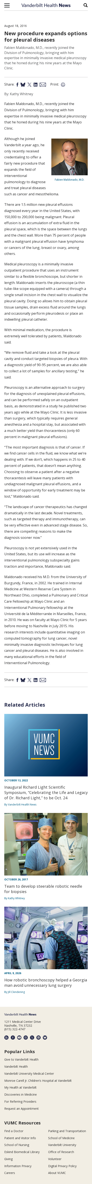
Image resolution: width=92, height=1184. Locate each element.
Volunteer (54, 1159)
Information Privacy (17, 1166)
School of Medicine (61, 1138)
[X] (32, 1037)
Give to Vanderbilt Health (21, 1059)
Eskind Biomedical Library (22, 1152)
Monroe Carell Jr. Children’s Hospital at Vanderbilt (38, 1081)
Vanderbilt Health (16, 1066)
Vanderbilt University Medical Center (29, 1073)
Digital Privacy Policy (62, 1166)
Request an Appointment (21, 1109)
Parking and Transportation (67, 1131)
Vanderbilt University (62, 1145)
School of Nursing (16, 1145)
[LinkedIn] (38, 1037)
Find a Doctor (13, 1131)
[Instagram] (26, 1037)
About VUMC (57, 1173)
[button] (7, 5)
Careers (9, 1173)
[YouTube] (19, 1037)
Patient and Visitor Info (20, 1138)
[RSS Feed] (6, 1037)
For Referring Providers (20, 1101)
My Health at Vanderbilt (20, 1087)
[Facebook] (13, 1037)
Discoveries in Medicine (20, 1094)
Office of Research (61, 1152)
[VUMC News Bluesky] (45, 1037)
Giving (8, 1159)
